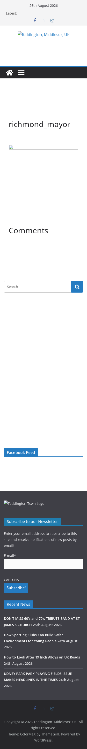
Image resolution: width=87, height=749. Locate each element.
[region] (43, 101)
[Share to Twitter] (21, 139)
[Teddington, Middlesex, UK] (9, 72)
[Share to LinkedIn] (30, 139)
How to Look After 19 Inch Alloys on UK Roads (42, 657)
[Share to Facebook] (12, 139)
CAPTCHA (11, 579)
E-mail (10, 555)
